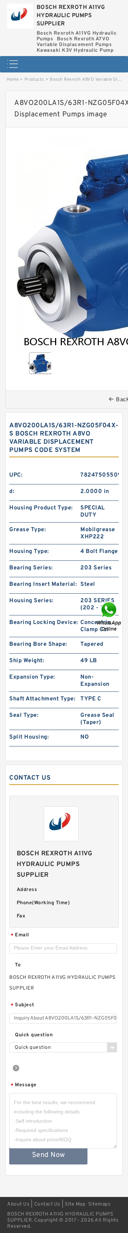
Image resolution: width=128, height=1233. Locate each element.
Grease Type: (27, 529)
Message (24, 1085)
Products (34, 79)
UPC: (15, 475)
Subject (22, 1005)
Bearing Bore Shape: (38, 644)
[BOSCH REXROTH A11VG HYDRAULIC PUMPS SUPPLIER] (20, 14)
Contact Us (47, 1204)
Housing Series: (31, 600)
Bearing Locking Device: (43, 622)
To (18, 965)
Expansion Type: (32, 677)
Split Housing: (29, 737)
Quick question (34, 1035)
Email (20, 935)
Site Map (75, 1204)
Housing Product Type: (41, 508)
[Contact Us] (109, 617)
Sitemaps (99, 1204)
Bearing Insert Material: (43, 584)
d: (11, 491)
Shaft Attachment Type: (42, 699)
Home (12, 79)
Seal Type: (23, 715)
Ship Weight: (26, 660)
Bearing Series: (31, 568)
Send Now (48, 1155)
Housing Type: (29, 551)
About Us (18, 1204)
